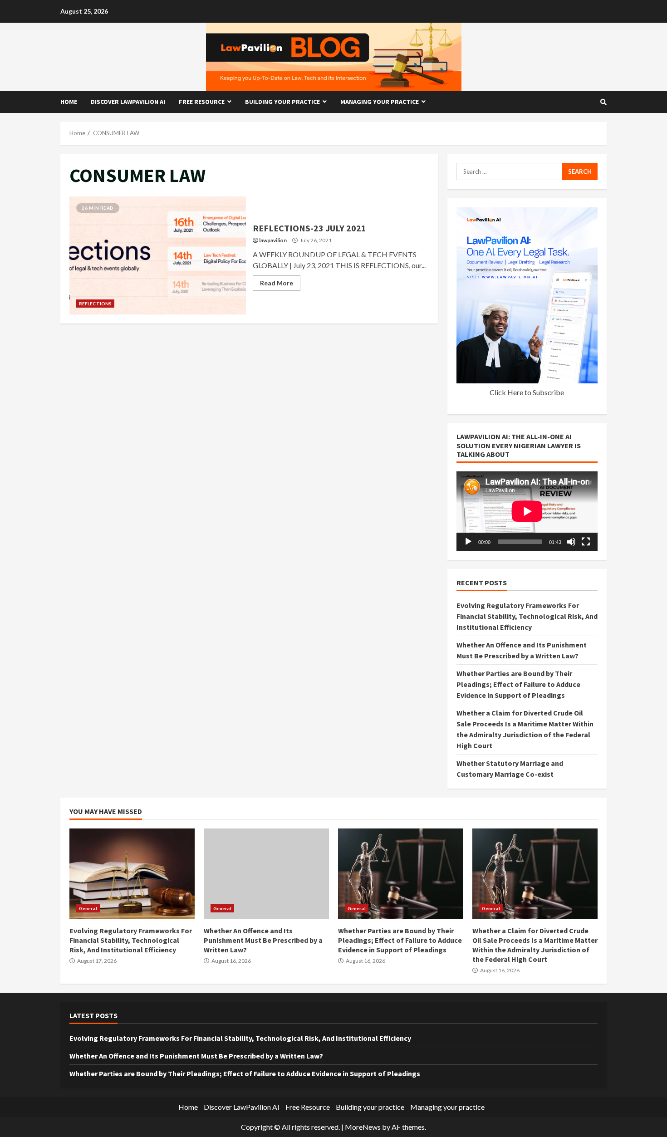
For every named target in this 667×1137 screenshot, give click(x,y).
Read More (276, 283)
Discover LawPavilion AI (128, 102)
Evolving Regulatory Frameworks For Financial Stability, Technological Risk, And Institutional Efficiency (527, 616)
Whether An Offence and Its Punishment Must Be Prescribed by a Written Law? (266, 873)
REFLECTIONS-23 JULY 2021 (157, 255)
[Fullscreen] (585, 541)
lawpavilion (273, 240)
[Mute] (571, 541)
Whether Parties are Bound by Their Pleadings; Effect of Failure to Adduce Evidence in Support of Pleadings (518, 684)
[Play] (468, 541)
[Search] (603, 102)
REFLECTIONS (95, 303)
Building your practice (282, 102)
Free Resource (202, 102)
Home (68, 102)
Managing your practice (379, 102)
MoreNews (363, 1126)
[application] (527, 511)
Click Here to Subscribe (527, 392)
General (88, 908)
